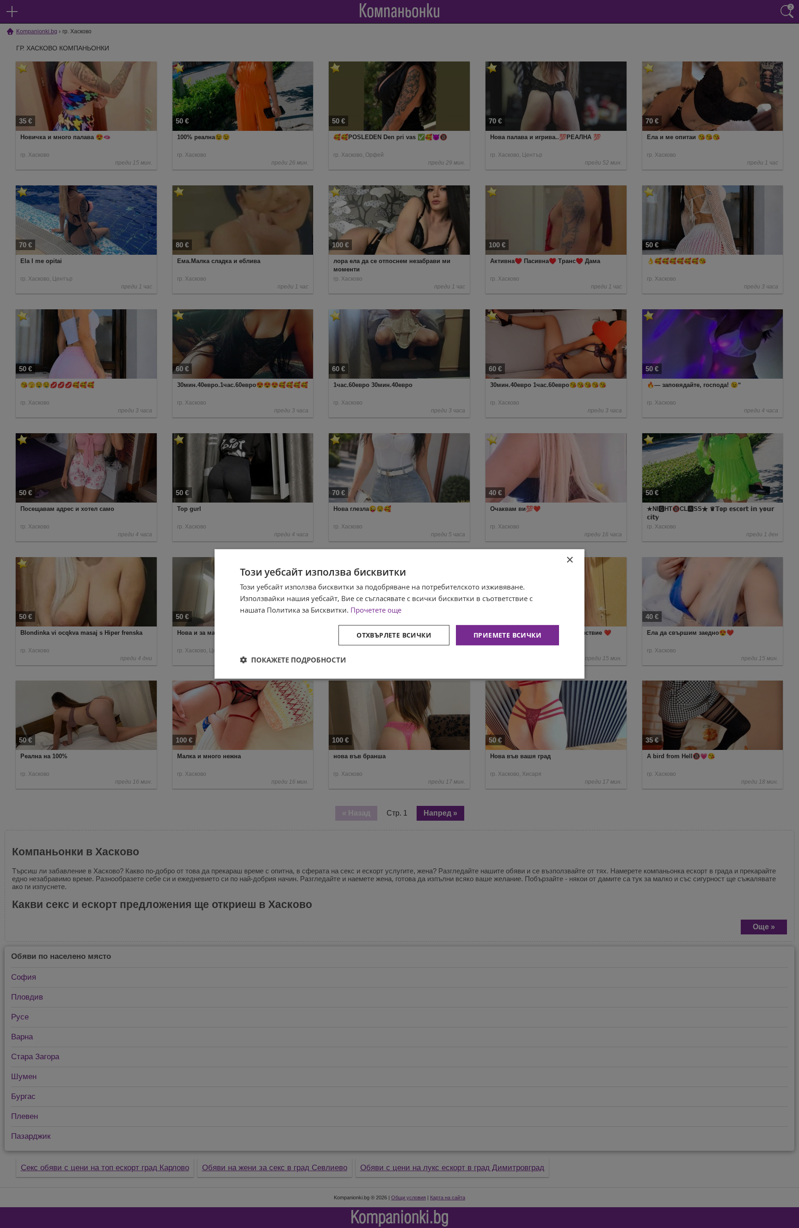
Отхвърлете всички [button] (393, 634)
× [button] (569, 560)
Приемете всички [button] (507, 634)
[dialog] (399, 614)
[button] (293, 660)
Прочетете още (375, 609)
